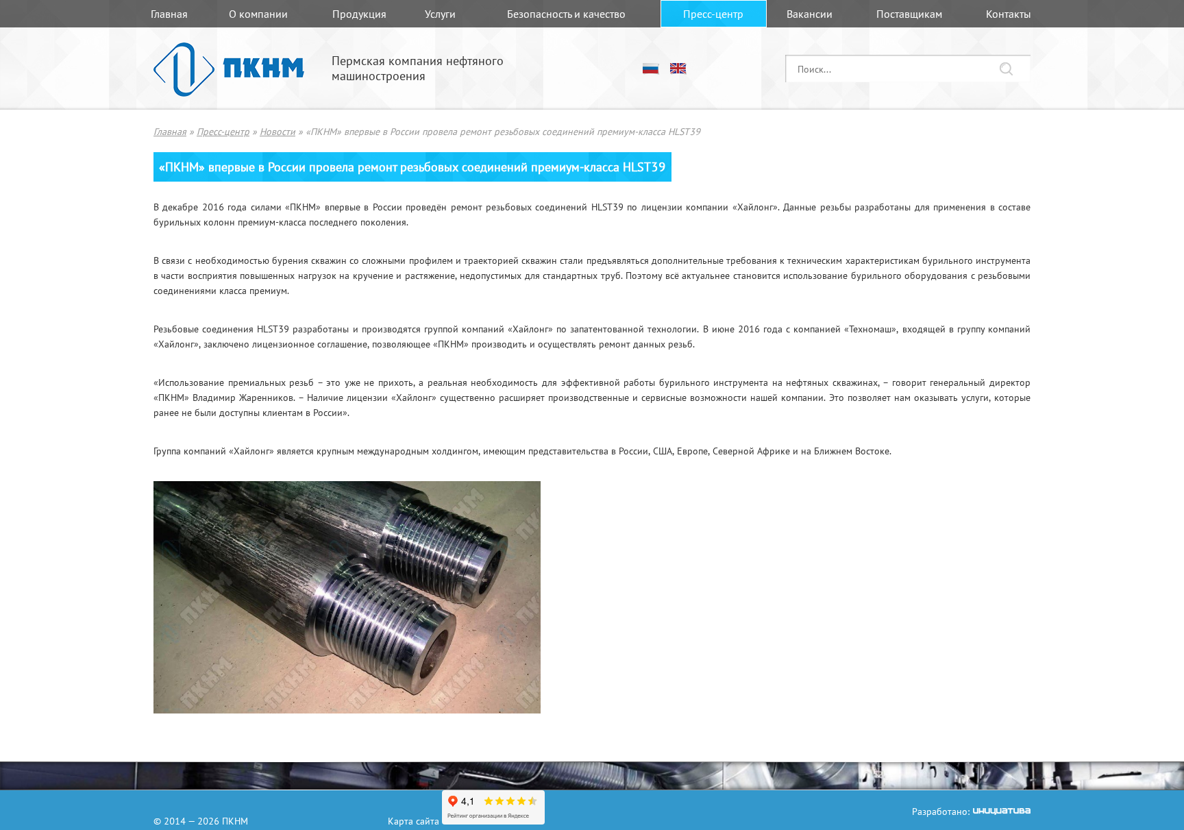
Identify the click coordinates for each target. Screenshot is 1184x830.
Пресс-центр (713, 14)
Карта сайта (413, 820)
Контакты (1008, 14)
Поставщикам (909, 14)
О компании (258, 14)
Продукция (359, 14)
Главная (169, 14)
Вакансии (809, 14)
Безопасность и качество (566, 14)
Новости (277, 131)
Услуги (440, 14)
